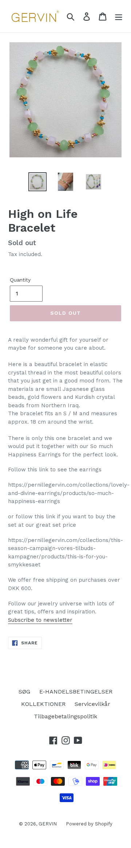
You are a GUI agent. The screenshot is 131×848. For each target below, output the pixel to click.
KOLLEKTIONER (43, 703)
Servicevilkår (92, 703)
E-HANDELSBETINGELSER (75, 691)
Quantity (20, 280)
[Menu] (119, 16)
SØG (24, 691)
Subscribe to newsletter (40, 620)
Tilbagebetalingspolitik (65, 716)
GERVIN (48, 824)
